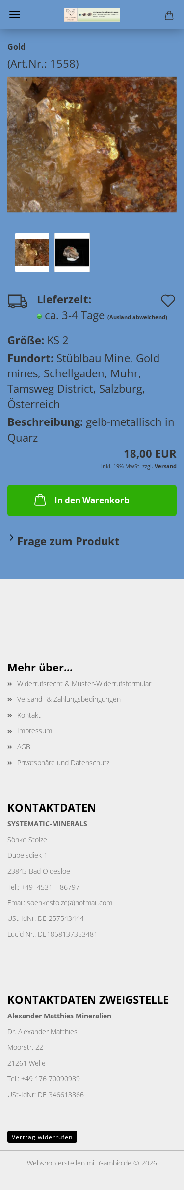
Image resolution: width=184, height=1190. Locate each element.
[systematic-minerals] (91, 14)
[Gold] (92, 143)
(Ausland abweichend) (137, 317)
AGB (23, 746)
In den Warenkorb (92, 500)
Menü (14, 14)
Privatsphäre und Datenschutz (63, 762)
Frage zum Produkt (68, 540)
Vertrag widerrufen (42, 1137)
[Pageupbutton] (157, 1175)
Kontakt (29, 714)
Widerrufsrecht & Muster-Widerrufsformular (84, 683)
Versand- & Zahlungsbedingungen (69, 699)
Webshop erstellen (56, 1162)
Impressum (34, 730)
